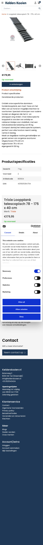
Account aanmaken (10, 448)
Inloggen (6, 445)
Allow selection (22, 309)
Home (4, 14)
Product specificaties (11, 93)
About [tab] (35, 233)
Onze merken (8, 434)
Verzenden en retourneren (13, 416)
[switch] (37, 278)
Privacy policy (8, 410)
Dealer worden (8, 432)
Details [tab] (21, 233)
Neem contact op (14, 352)
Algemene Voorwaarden (12, 408)
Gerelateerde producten (12, 97)
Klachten (6, 418)
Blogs (4, 429)
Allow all (21, 302)
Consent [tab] (7, 233)
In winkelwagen (16, 84)
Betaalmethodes (9, 413)
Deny (21, 317)
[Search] (39, 8)
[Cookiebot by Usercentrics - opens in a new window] (30, 226)
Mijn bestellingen (9, 450)
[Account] (35, 2)
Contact (5, 405)
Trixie (13, 211)
